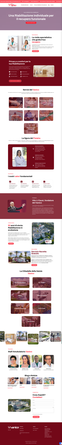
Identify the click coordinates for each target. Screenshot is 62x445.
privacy (41, 414)
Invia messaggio (36, 416)
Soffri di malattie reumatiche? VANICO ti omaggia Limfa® (12, 385)
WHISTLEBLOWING (47, 428)
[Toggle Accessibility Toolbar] (60, 443)
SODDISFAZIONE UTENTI (48, 431)
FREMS (21, 385)
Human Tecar (34, 385)
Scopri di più (22, 387)
